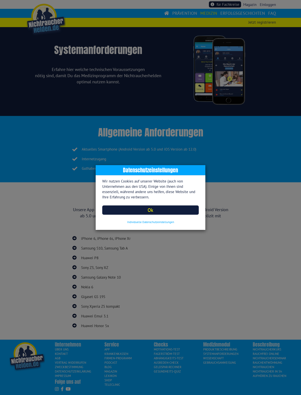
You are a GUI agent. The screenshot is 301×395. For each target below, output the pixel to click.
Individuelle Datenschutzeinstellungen (150, 222)
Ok (150, 210)
